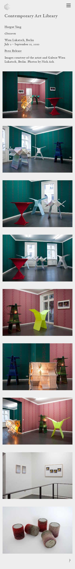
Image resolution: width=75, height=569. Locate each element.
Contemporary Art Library (31, 16)
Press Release (13, 51)
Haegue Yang (13, 27)
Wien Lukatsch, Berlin (19, 40)
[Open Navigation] (68, 5)
